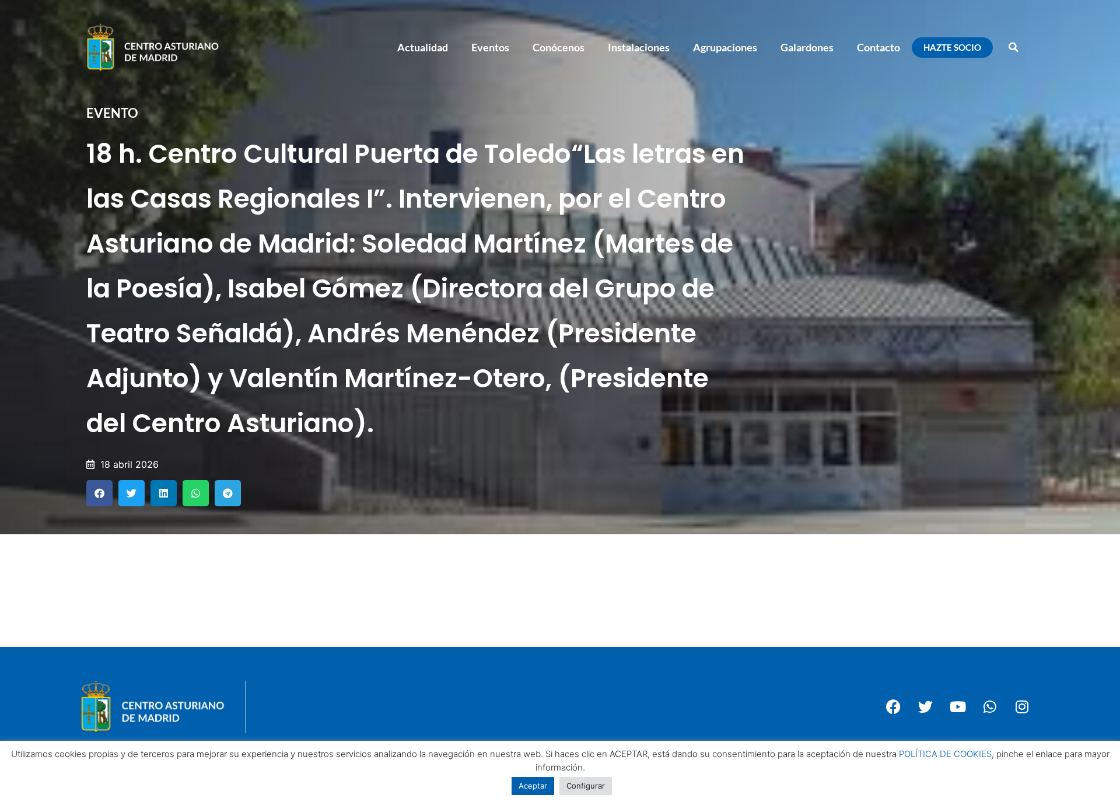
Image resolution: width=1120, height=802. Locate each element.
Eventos (490, 47)
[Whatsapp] (990, 707)
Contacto (878, 47)
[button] (1013, 47)
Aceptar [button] (533, 785)
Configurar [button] (585, 785)
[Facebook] (893, 707)
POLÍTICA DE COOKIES (945, 753)
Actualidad (422, 47)
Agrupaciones (725, 47)
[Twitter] (925, 707)
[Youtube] (957, 707)
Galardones (807, 47)
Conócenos (558, 47)
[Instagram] (1022, 707)
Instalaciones (639, 47)
